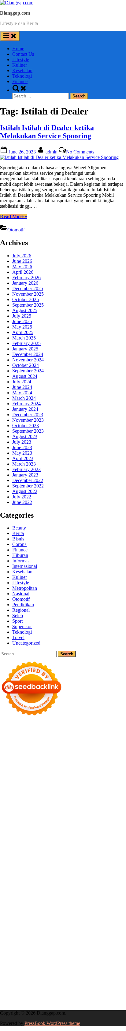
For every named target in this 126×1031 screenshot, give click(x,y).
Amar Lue (33, 832)
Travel (18, 637)
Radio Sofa (11, 909)
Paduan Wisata (14, 942)
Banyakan (43, 980)
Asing (112, 953)
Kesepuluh (96, 986)
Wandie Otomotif (16, 920)
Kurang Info (83, 925)
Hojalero (8, 805)
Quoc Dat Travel (53, 755)
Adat (4, 953)
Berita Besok (93, 931)
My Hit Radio (104, 783)
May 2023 (22, 453)
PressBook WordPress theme (52, 1023)
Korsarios (9, 854)
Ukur (62, 975)
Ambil (47, 953)
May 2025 (22, 326)
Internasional (24, 566)
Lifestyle (20, 59)
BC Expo (96, 843)
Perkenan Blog (14, 997)
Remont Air (57, 882)
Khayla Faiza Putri (90, 909)
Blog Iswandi (48, 920)
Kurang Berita (110, 925)
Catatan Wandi (74, 914)
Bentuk (39, 964)
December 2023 (27, 414)
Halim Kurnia (72, 942)
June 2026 (22, 261)
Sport (17, 621)
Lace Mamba (98, 734)
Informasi (21, 560)
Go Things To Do (81, 887)
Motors (7, 728)
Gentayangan (107, 975)
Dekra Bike (23, 849)
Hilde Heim (51, 750)
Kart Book (83, 816)
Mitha (53, 777)
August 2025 (24, 310)
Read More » (13, 216)
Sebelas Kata (70, 936)
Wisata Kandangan (106, 920)
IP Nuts (100, 860)
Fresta (6, 783)
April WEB (24, 783)
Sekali (58, 986)
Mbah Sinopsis (74, 777)
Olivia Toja (69, 772)
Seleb (17, 615)
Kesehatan (22, 70)
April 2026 (22, 272)
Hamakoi (9, 794)
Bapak (6, 980)
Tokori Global (89, 871)
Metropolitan (24, 588)
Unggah (20, 975)
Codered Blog (24, 838)
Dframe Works (25, 750)
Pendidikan (23, 604)
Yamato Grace (93, 766)
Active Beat (63, 871)
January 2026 (25, 283)
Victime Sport (78, 860)
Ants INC (94, 750)
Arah (5, 958)
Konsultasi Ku (51, 991)
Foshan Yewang (15, 745)
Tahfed (6, 903)
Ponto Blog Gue (70, 843)
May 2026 (22, 266)
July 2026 (21, 255)
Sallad (76, 805)
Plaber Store (44, 745)
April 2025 (22, 332)
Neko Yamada (110, 739)
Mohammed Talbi (17, 843)
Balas (40, 958)
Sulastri (22, 799)
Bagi (15, 958)
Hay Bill (36, 882)
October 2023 (25, 425)
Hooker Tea (92, 827)
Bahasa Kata (85, 1002)
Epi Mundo (103, 761)
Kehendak (75, 986)
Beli (67, 958)
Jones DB (63, 893)
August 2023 (24, 436)
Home (18, 48)
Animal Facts (98, 865)
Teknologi (22, 76)
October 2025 (25, 299)
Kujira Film (11, 832)
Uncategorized (26, 643)
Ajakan (7, 969)
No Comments (80, 151)
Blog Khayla (74, 920)
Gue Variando (70, 865)
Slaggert (82, 783)
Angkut (98, 953)
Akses (55, 969)
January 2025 (25, 348)
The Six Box (23, 860)
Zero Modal (68, 745)
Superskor (22, 626)
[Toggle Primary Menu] (10, 36)
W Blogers (68, 766)
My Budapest (26, 876)
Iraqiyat (68, 838)
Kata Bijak (35, 777)
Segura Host (44, 827)
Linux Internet (14, 887)
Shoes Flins (108, 838)
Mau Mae (105, 898)
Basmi (27, 958)
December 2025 (27, 288)
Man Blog (45, 903)
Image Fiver (107, 728)
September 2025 (28, 305)
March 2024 (24, 398)
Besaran (61, 980)
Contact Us (23, 54)
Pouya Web (102, 832)
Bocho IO (103, 876)
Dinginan (23, 980)
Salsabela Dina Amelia (48, 925)
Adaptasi (110, 947)
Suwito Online (83, 903)
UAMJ (119, 865)
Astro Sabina (39, 761)
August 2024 (24, 376)
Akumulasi (64, 953)
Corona (19, 544)
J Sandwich (107, 882)
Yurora (114, 772)
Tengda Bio (68, 827)
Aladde (66, 783)
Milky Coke (21, 865)
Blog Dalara (64, 761)
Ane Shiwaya (77, 832)
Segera (43, 986)
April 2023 (22, 458)
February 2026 (26, 277)
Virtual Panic (93, 794)
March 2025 (24, 337)
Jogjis (95, 777)
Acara (95, 947)
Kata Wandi (47, 914)
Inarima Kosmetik (61, 854)
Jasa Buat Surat (34, 794)
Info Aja (23, 947)
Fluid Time (49, 838)
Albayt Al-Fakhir (86, 755)
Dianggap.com (15, 13)
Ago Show (51, 810)
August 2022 (24, 491)
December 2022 (27, 480)
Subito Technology (50, 739)
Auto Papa (114, 755)
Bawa (77, 958)
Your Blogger (23, 936)
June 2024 (22, 387)
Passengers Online (17, 755)
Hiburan (20, 555)
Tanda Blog (67, 997)
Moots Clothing (65, 794)
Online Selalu (97, 936)
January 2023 (25, 474)
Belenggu (9, 964)
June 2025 (22, 321)
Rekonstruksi (27, 810)
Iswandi (116, 909)
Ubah (34, 975)
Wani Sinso (47, 783)
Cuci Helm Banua (17, 914)
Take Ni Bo (92, 745)
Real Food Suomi (86, 849)
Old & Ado (45, 865)
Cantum (84, 964)
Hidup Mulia (76, 810)
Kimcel (7, 734)
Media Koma (67, 931)
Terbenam (94, 958)
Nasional (20, 593)
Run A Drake (53, 876)
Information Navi (36, 893)
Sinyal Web (42, 931)
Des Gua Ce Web (46, 887)
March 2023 (24, 463)
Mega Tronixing (15, 827)
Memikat (102, 980)
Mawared (113, 849)
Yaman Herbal (37, 871)
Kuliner (19, 65)
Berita (18, 533)
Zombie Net (65, 799)
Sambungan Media (18, 991)
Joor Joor (44, 843)
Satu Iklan (47, 936)
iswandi (30, 909)
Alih (35, 953)
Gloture (102, 816)
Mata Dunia (24, 898)
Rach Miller (31, 816)
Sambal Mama (14, 788)
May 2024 (22, 392)
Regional (21, 610)
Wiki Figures (82, 739)
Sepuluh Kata (80, 991)
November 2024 (28, 359)
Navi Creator (111, 903)
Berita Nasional (15, 931)
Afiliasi (81, 947)
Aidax (75, 788)
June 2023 (22, 447)
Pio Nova (86, 838)
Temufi (112, 827)
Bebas (111, 958)
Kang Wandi (102, 914)
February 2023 (26, 469)
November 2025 (28, 294)
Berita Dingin (107, 991)
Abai (15, 953)
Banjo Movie (80, 876)
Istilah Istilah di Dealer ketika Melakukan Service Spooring (47, 132)
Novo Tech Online (97, 799)
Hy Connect (94, 788)
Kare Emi (53, 832)
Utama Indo (40, 788)
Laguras (52, 816)
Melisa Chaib (94, 772)
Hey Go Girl (72, 734)
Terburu (54, 964)
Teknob (45, 898)
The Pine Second (107, 821)
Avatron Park (13, 761)
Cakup (99, 964)
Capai (5, 975)
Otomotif (16, 229)
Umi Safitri (98, 942)
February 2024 (26, 403)
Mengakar (38, 969)
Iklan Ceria (46, 766)
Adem (21, 969)
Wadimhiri (74, 750)
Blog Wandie (12, 925)
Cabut (69, 964)
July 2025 (21, 315)
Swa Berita (46, 772)
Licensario (90, 854)
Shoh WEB (42, 799)
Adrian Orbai (52, 821)
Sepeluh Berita (94, 997)
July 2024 (21, 381)
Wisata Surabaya (90, 893)
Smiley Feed (26, 821)
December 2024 (27, 354)
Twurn (84, 761)
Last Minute (31, 854)
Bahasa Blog (42, 997)
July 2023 (21, 442)
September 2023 (28, 431)
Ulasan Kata (81, 975)
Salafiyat (25, 766)
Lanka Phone (28, 734)
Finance (20, 81)
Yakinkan (27, 986)
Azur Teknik (52, 728)
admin (52, 151)
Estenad (115, 788)
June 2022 (22, 502)
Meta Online (12, 777)
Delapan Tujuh (79, 728)
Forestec (19, 882)
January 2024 (25, 409)
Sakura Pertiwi (44, 942)
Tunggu (48, 975)
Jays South (112, 777)
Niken (62, 903)
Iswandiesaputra (54, 909)
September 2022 (28, 485)
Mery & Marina (33, 805)
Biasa (25, 964)
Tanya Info (32, 1002)
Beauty (19, 527)
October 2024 (25, 365)
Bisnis (18, 538)
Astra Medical (50, 860)
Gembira (8, 986)
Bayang (54, 958)
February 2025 (26, 343)
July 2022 (21, 496)
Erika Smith (77, 821)
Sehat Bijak (43, 947)
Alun (26, 953)
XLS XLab (11, 871)
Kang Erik (85, 898)
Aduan (113, 964)
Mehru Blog (22, 772)
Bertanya (64, 947)
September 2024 (28, 370)
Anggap (69, 969)
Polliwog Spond (15, 739)
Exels (66, 816)
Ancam (83, 953)
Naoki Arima (82, 882)
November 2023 (28, 420)
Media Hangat (58, 1002)
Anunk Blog (27, 728)
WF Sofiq (92, 805)
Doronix (50, 734)
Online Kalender (51, 849)
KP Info (61, 788)
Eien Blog (59, 805)
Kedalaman (82, 980)
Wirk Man (24, 903)
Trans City (64, 898)
